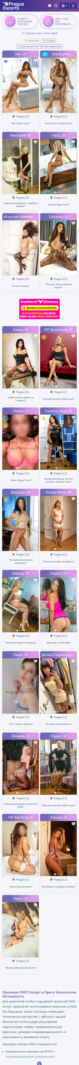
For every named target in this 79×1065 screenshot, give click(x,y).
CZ (26, 116)
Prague (50, 40)
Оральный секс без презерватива (41, 46)
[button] (64, 6)
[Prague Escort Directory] (39, 309)
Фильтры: (33, 40)
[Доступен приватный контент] (6, 337)
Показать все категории (41, 33)
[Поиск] (56, 6)
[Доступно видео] (6, 61)
